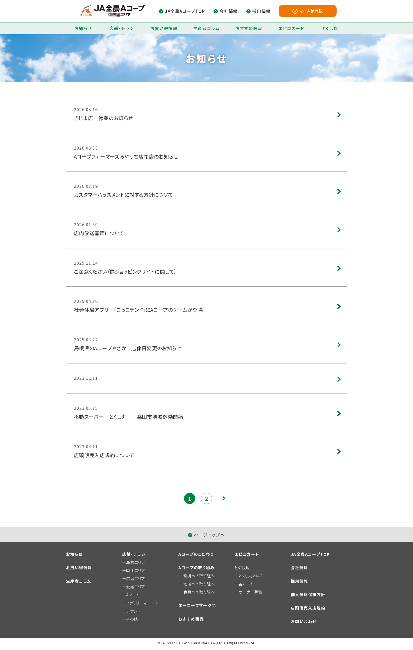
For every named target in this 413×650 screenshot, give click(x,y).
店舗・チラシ (121, 28)
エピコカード (291, 28)
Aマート (132, 595)
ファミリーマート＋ (142, 603)
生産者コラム (206, 28)
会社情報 (299, 567)
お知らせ (83, 28)
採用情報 (299, 581)
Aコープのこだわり (196, 554)
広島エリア (135, 578)
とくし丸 (330, 28)
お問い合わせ (303, 621)
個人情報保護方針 (308, 594)
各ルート (246, 584)
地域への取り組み (199, 584)
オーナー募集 (250, 592)
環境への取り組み (199, 575)
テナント (133, 611)
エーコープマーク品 (197, 605)
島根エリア (135, 562)
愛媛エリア (135, 586)
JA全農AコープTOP (310, 554)
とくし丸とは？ (251, 575)
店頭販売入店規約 (308, 608)
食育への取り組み (199, 592)
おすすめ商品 (248, 28)
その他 (132, 619)
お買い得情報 (164, 28)
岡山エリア (135, 570)
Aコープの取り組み (196, 567)
